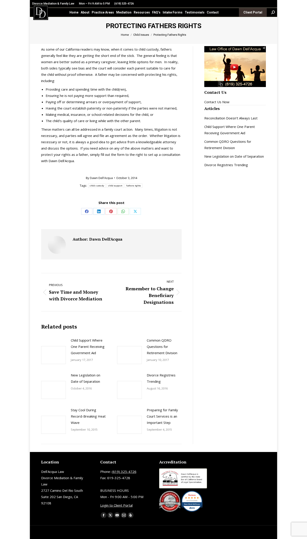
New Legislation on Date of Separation (85, 378)
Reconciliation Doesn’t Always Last (231, 118)
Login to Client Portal (116, 505)
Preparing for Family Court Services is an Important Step (162, 416)
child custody (97, 185)
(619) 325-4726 (124, 3)
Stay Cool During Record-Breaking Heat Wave (88, 416)
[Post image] (53, 355)
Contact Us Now (216, 102)
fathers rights (133, 185)
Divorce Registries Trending (161, 378)
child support (115, 185)
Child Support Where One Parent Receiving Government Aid (88, 346)
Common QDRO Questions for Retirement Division (162, 346)
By (99, 178)
